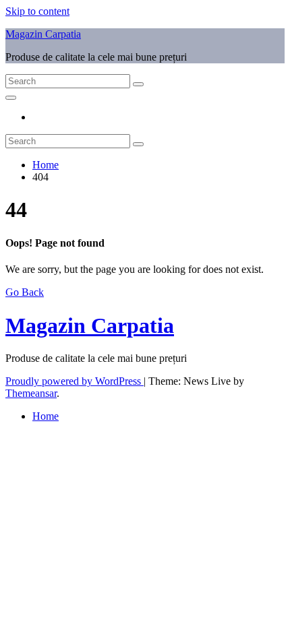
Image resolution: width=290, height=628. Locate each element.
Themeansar (31, 393)
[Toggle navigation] (10, 98)
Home (45, 164)
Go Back (24, 292)
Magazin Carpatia (43, 34)
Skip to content (37, 11)
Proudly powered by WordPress (74, 381)
